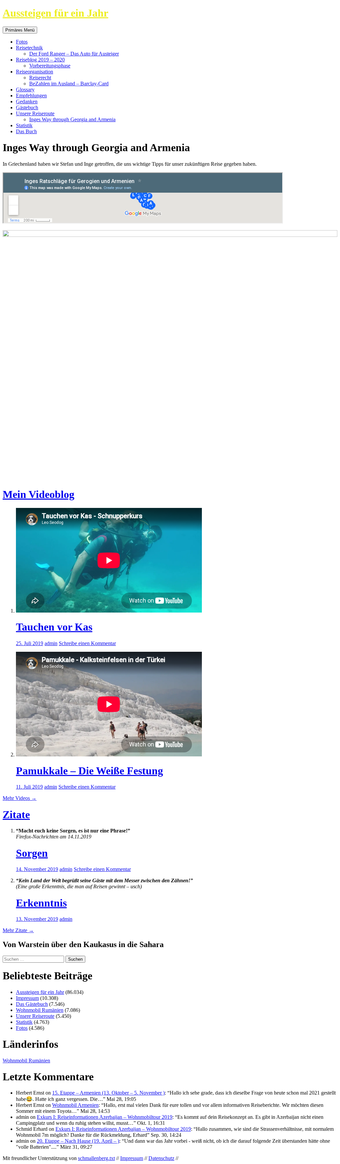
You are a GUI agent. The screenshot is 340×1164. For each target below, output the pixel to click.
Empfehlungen (31, 95)
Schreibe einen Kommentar (87, 643)
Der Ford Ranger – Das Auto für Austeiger (74, 53)
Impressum (27, 998)
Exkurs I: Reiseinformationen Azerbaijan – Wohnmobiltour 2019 (104, 1117)
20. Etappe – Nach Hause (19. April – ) (78, 1141)
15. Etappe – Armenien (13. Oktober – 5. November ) (108, 1093)
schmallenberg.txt (96, 1158)
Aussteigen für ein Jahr (55, 13)
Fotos (22, 42)
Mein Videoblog (38, 494)
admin (50, 643)
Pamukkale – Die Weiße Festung (89, 771)
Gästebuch (27, 107)
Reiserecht (40, 77)
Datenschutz (161, 1158)
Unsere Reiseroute (35, 113)
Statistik (24, 125)
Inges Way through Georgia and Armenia (72, 119)
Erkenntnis (41, 903)
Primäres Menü (20, 30)
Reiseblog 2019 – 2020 (40, 59)
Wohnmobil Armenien (75, 1105)
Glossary (25, 89)
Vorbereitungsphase (49, 65)
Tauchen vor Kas (54, 627)
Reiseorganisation (34, 71)
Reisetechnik (29, 47)
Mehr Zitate (18, 930)
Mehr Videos (20, 798)
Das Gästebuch (32, 1004)
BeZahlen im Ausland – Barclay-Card (69, 83)
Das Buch (26, 131)
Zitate (16, 815)
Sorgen (32, 853)
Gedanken (27, 101)
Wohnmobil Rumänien (39, 1010)
